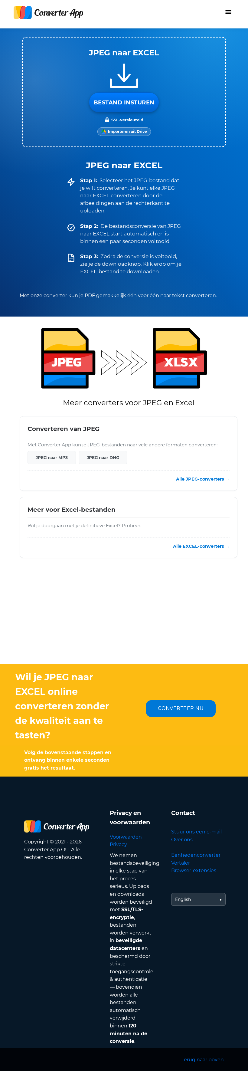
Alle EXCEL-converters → (201, 546)
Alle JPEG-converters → (203, 479)
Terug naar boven (202, 1060)
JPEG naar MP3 (52, 457)
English (183, 899)
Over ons (182, 840)
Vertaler (180, 863)
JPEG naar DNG (103, 457)
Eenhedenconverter (195, 855)
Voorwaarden (126, 837)
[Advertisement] (124, 615)
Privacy (118, 844)
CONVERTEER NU (181, 708)
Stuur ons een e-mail (196, 832)
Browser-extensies (193, 870)
